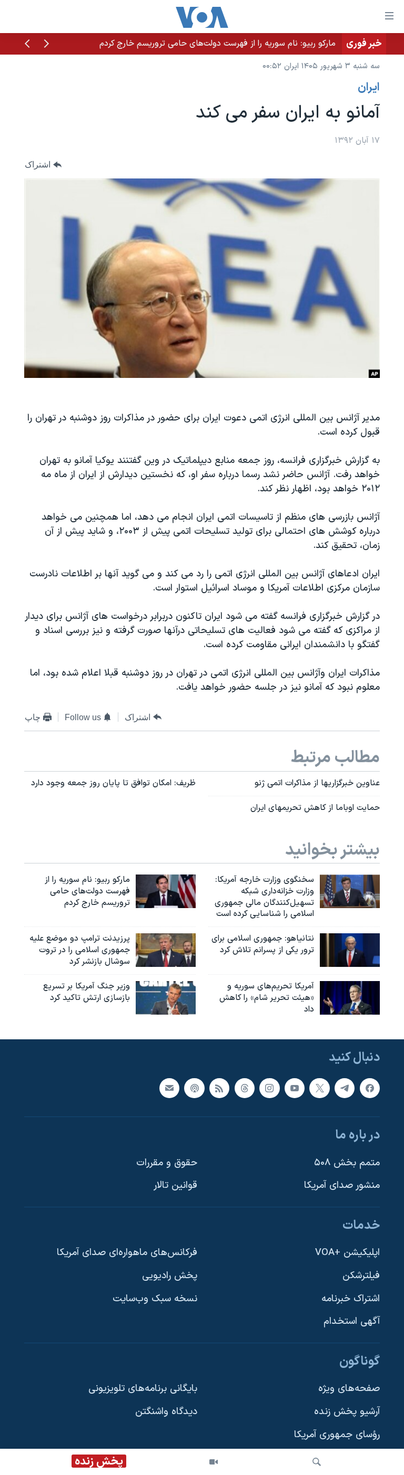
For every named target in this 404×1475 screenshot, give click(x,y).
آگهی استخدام (352, 1322)
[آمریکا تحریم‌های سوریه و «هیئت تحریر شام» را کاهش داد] (350, 998)
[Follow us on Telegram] (345, 1088)
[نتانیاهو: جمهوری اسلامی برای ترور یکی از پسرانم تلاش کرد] (350, 950)
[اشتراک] (169, 1088)
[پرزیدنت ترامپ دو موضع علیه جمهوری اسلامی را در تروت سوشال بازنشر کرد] (166, 950)
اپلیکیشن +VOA (347, 1253)
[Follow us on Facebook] (370, 1088)
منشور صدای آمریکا (342, 1186)
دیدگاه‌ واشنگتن (166, 1412)
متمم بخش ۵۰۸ (347, 1163)
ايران (369, 87)
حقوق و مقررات (166, 1163)
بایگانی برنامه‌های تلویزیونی (142, 1389)
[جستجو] (316, 1462)
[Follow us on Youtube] (295, 1088)
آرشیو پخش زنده (347, 1412)
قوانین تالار (175, 1186)
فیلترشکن (361, 1276)
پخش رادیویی (169, 1276)
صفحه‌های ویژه (349, 1389)
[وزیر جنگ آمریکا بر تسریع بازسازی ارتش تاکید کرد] (166, 998)
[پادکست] (194, 1088)
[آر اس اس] (219, 1088)
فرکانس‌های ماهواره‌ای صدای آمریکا (127, 1253)
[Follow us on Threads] (245, 1088)
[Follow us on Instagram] (269, 1088)
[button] (46, 44)
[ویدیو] (213, 1462)
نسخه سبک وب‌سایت (155, 1299)
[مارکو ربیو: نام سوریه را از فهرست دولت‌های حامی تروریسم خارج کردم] (166, 891)
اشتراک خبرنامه (350, 1299)
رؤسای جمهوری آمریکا (337, 1435)
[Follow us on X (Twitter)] (319, 1088)
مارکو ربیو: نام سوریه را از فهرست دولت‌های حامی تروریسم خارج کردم (217, 43)
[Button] (43, 165)
